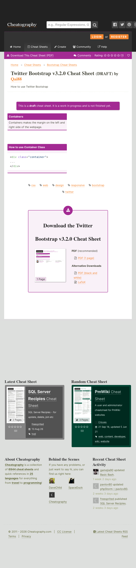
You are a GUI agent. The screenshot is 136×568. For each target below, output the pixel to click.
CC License (64, 531)
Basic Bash (107, 474)
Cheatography (14, 464)
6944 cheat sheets (20, 469)
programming (32, 482)
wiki (97, 441)
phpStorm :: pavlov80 (113, 489)
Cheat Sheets (39, 46)
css (33, 185)
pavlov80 (106, 484)
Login (97, 36)
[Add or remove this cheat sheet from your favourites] (128, 55)
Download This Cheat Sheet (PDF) (32, 55)
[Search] (94, 24)
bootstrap (98, 185)
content (108, 436)
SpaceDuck (75, 487)
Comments (84, 55)
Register (119, 36)
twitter (69, 191)
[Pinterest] (129, 24)
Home (16, 46)
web (45, 185)
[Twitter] (122, 24)
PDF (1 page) (86, 258)
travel (15, 482)
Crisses (102, 422)
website (105, 441)
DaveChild (55, 487)
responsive (78, 185)
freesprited (38, 424)
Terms (12, 536)
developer (119, 436)
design (59, 185)
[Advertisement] (68, 8)
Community (83, 46)
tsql (34, 433)
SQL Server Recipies (113, 503)
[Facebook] (115, 24)
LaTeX (81, 282)
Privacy (26, 536)
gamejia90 (106, 470)
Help (103, 46)
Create (61, 46)
